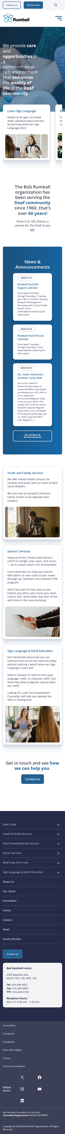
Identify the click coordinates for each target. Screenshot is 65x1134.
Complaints (8, 1033)
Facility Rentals (12, 939)
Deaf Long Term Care (15, 862)
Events (7, 910)
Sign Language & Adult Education (23, 872)
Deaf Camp (9, 824)
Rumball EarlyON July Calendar (31, 337)
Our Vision (9, 891)
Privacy (6, 1058)
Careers (7, 920)
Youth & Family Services (17, 833)
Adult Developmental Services (21, 843)
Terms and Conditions (14, 1066)
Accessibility (9, 1025)
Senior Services (12, 853)
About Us (8, 881)
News (6, 929)
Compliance (9, 1041)
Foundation (10, 900)
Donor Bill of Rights (12, 1049)
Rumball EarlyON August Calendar (28, 286)
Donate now (33, 5)
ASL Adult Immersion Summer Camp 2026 (30, 376)
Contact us (12, 5)
